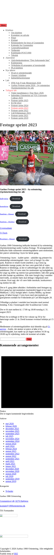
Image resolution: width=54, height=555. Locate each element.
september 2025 (12, 433)
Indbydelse (4, 199)
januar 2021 (11, 466)
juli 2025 (9, 436)
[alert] (27, 382)
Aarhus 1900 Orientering (11, 15)
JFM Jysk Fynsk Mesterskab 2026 (26, 83)
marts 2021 (10, 464)
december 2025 (12, 428)
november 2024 (12, 438)
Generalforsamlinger (20, 48)
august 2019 (11, 481)
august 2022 (11, 456)
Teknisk (14, 55)
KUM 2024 (16, 103)
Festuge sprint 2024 (19, 105)
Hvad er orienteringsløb (21, 73)
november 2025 (12, 431)
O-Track (3, 233)
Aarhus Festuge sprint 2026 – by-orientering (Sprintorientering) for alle (30, 86)
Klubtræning (16, 63)
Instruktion (4, 206)
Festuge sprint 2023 (19, 108)
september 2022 (12, 454)
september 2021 (12, 459)
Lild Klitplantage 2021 (21, 113)
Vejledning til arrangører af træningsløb (28, 65)
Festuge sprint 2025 (19, 100)
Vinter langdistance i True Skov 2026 (27, 93)
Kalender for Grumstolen (22, 45)
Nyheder (9, 491)
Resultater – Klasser (7, 239)
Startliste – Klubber (7, 222)
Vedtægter (15, 50)
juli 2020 (9, 476)
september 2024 (12, 441)
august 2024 (11, 443)
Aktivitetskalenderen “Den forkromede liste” (30, 60)
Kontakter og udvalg (20, 35)
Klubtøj (14, 40)
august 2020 (11, 474)
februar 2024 (11, 449)
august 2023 (11, 451)
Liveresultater (6, 228)
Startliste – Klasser (7, 214)
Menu (3, 25)
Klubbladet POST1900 (21, 53)
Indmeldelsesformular (20, 78)
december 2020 (12, 469)
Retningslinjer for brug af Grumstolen (27, 43)
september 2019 (12, 479)
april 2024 (10, 446)
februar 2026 (11, 426)
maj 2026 (10, 423)
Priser (13, 38)
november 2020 (12, 471)
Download (16, 199)
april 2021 (10, 461)
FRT (16, 553)
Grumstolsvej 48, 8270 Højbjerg (14, 501)
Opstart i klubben (18, 75)
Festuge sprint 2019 (19, 118)
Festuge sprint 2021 (19, 115)
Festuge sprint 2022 (19, 110)
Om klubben (16, 33)
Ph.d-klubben (17, 68)
